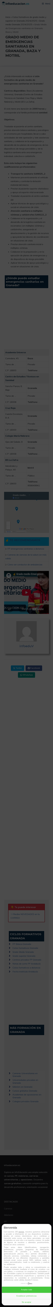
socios (21, 1232)
